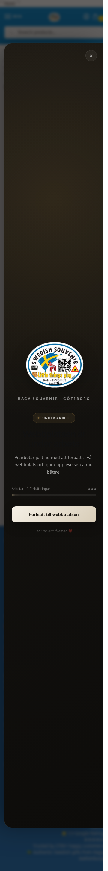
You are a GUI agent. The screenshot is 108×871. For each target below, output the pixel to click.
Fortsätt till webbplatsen (54, 514)
